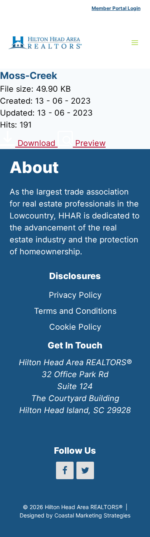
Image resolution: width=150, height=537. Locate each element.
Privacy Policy (75, 295)
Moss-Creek (28, 75)
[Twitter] (85, 470)
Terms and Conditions (75, 311)
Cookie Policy (75, 327)
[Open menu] (134, 42)
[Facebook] (65, 470)
